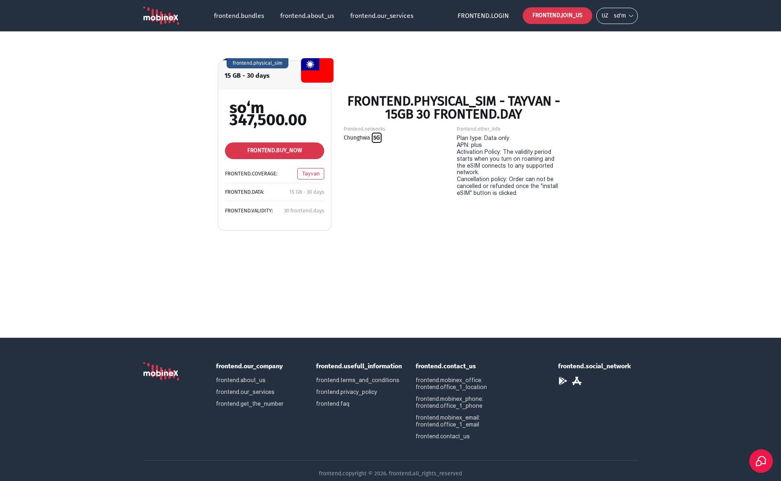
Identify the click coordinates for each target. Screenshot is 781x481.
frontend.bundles (239, 16)
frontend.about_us (307, 16)
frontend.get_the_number (250, 403)
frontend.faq (332, 403)
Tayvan (311, 174)
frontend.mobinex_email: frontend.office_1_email (448, 421)
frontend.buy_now (274, 150)
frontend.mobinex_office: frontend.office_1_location (451, 383)
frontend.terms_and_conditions (357, 380)
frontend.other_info (478, 129)
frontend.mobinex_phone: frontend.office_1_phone (449, 402)
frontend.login (483, 16)
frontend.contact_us (443, 436)
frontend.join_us (557, 15)
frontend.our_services (381, 16)
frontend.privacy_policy (346, 392)
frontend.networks (364, 129)
